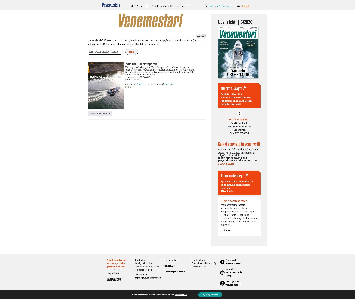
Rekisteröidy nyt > (231, 104)
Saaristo (170, 84)
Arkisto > (226, 230)
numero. (98, 44)
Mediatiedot (170, 260)
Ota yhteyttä (177, 6)
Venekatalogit (159, 6)
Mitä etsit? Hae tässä (220, 6)
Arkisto (140, 6)
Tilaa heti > (227, 191)
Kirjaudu (245, 6)
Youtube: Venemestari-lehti (233, 272)
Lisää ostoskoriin (100, 113)
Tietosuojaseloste (173, 271)
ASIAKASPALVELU (239, 119)
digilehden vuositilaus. (122, 44)
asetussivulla (181, 294)
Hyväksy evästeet (210, 294)
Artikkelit (138, 84)
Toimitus (168, 266)
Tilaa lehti (128, 6)
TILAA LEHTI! (226, 163)
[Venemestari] (111, 5)
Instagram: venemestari (232, 283)
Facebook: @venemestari (234, 262)
